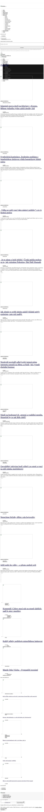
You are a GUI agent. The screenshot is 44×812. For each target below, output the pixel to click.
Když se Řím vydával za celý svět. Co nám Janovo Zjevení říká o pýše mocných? (20, 696)
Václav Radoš (5, 266)
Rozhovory (5, 13)
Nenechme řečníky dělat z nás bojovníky (17, 517)
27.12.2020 (6, 763)
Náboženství (7, 735)
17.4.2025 (4, 568)
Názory (4, 411)
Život (4, 11)
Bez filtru (6, 18)
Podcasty (5, 15)
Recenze (6, 778)
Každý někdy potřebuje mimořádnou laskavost (22, 641)
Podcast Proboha (7, 74)
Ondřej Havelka (6, 112)
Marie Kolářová (6, 165)
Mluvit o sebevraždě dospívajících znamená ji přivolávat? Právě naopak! (18, 780)
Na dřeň (6, 27)
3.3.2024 (6, 614)
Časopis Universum (6, 421)
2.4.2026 (6, 783)
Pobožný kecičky (7, 28)
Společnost (5, 12)
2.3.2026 (4, 370)
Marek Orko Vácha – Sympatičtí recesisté (20, 670)
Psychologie (7, 736)
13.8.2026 (6, 699)
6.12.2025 (4, 420)
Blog (6, 637)
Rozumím (2, 809)
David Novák (5, 318)
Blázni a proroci (7, 29)
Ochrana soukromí (7, 796)
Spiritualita (5, 308)
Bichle (6, 16)
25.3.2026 (4, 265)
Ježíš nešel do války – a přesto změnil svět (18, 565)
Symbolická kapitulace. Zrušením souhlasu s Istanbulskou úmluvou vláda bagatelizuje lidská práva (20, 159)
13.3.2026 (4, 317)
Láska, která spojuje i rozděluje (9, 760)
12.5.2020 (6, 673)
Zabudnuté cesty (7, 22)
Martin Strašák (6, 472)
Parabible (6, 24)
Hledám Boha (5, 30)
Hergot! (6, 17)
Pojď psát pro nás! (7, 797)
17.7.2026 (4, 111)
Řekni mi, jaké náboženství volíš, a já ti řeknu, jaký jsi (14, 740)
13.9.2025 (4, 520)
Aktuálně (4, 410)
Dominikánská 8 (7, 19)
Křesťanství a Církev (7, 102)
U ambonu (6, 23)
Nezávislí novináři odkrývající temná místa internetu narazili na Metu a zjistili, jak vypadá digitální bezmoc (20, 364)
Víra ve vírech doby (8, 21)
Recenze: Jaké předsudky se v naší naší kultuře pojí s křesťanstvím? (17, 717)
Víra (4, 10)
